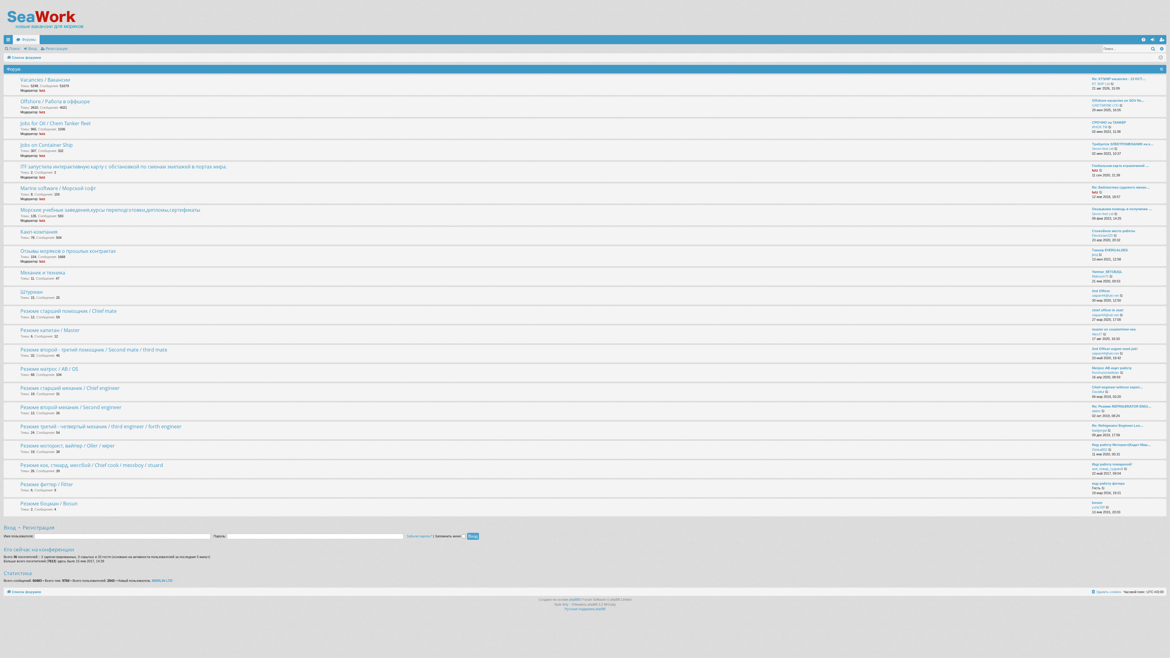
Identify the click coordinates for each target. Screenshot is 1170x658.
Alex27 (1097, 334)
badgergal (1099, 430)
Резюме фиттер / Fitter (46, 484)
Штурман (31, 291)
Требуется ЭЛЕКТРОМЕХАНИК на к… (1123, 144)
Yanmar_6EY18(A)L (1107, 272)
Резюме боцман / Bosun (49, 503)
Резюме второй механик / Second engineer (71, 407)
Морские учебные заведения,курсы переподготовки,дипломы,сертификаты (110, 210)
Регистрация (57, 49)
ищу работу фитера (1108, 483)
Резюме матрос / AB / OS (49, 369)
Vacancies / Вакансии (45, 79)
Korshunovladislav (1105, 372)
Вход (32, 49)
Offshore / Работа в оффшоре (55, 101)
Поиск (14, 49)
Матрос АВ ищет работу (1112, 368)
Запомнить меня (448, 536)
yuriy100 (1098, 507)
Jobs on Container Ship (46, 145)
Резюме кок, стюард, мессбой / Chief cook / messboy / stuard (91, 465)
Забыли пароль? (419, 536)
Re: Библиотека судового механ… (1121, 187)
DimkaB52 (1099, 449)
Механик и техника (42, 272)
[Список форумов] (45, 20)
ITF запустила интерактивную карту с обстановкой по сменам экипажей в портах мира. (123, 166)
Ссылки (9, 40)
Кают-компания (39, 231)
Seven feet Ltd (1102, 148)
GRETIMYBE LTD (1105, 105)
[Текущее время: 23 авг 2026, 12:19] (1161, 57)
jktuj (1095, 254)
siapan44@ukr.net (1105, 295)
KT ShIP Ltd (1101, 84)
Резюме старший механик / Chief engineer (70, 388)
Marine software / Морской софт (58, 188)
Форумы (29, 39)
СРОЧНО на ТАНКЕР (1109, 122)
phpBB (574, 599)
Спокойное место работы (1113, 231)
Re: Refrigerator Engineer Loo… (1117, 425)
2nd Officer (1101, 291)
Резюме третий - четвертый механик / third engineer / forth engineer (101, 426)
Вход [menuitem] (1154, 40)
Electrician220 (1102, 235)
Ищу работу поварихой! (1112, 464)
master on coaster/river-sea (1114, 329)
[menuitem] (1143, 39)
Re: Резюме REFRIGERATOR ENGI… (1121, 406)
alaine (1096, 411)
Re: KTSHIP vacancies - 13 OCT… (1119, 79)
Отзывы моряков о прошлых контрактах (68, 251)
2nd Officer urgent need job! (1115, 349)
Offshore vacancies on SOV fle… (1118, 100)
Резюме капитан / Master (50, 330)
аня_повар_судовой (1107, 469)
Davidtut (1098, 392)
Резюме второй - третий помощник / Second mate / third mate (93, 349)
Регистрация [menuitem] (1163, 40)
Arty (565, 604)
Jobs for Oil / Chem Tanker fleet (55, 123)
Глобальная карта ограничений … (1120, 166)
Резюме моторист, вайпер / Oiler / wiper (67, 445)
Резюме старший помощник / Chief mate (68, 311)
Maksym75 (1100, 276)
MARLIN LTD (162, 580)
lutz (42, 90)
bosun (1097, 502)
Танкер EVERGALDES (1110, 250)
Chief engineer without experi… (1117, 387)
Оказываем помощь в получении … (1122, 209)
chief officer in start (1107, 310)
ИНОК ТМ (1099, 127)
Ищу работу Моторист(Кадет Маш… (1121, 445)
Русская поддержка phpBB (585, 609)
